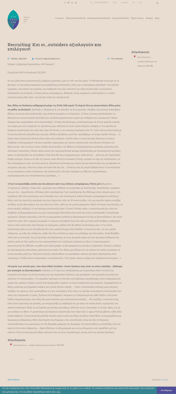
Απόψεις (149, 18)
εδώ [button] (59, 392)
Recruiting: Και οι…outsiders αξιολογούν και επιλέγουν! (35, 345)
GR (133, 2)
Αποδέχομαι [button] (166, 390)
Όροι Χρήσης (13, 380)
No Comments (117, 58)
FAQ (114, 2)
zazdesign (164, 380)
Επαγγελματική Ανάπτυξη (98, 18)
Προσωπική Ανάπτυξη (76, 18)
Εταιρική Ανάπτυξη (120, 18)
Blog (157, 18)
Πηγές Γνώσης (137, 18)
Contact (124, 2)
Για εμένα (59, 18)
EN (140, 2)
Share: (31, 359)
